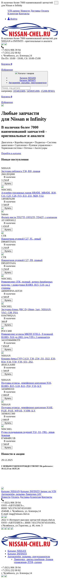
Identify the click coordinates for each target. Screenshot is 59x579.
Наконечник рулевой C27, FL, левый (21, 238)
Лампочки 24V (33, 494)
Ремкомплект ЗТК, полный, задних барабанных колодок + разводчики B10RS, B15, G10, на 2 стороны (27, 284)
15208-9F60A (48, 91)
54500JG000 (33, 91)
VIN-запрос (14, 10)
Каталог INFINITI (28, 80)
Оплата (45, 10)
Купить (7, 183)
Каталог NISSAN (28, 78)
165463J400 (19, 91)
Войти (13, 19)
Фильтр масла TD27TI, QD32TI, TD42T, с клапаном (29, 217)
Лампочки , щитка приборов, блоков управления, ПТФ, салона (33, 560)
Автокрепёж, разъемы (13, 494)
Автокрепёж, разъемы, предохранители (28, 82)
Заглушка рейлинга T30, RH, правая (20, 171)
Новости (25, 10)
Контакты (24, 13)
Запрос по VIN (48, 491)
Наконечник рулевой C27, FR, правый (21, 260)
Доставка (35, 10)
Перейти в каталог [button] (11, 153)
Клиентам (13, 13)
